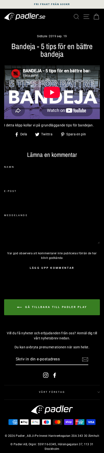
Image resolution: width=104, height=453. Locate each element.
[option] (52, 4)
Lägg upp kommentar (52, 268)
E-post (10, 191)
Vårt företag (52, 392)
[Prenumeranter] (85, 359)
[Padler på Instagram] (45, 375)
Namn (9, 167)
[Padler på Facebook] (54, 375)
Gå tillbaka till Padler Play (55, 307)
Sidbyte (42, 36)
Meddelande (16, 215)
